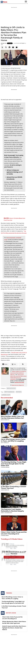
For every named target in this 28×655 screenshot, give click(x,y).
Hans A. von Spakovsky (6, 512)
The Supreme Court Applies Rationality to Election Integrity (12, 510)
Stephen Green (5, 535)
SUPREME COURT (6, 394)
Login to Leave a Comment (14, 557)
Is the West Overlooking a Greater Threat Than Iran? (13, 487)
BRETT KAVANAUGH (9, 391)
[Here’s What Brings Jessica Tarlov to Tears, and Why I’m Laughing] (14, 430)
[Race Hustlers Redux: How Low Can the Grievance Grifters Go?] (14, 407)
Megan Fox (3, 43)
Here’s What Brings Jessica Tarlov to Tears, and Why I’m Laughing (13, 440)
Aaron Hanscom (5, 489)
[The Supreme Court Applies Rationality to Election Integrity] (14, 500)
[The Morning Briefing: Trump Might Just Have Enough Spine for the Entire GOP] (14, 453)
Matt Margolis (5, 442)
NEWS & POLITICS (11, 388)
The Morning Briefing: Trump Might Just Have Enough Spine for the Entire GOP (13, 463)
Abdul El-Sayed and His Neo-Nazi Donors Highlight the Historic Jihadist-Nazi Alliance (14, 627)
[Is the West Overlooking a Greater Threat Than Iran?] (14, 477)
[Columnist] (5, 370)
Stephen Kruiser (5, 467)
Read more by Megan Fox (18, 385)
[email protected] (19, 382)
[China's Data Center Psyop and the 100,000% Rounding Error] (14, 523)
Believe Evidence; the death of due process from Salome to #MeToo (18, 373)
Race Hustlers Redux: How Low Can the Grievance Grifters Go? (12, 417)
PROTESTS (18, 391)
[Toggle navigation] (25, 1)
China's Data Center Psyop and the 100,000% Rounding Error (14, 533)
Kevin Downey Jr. (5, 419)
